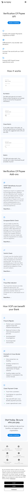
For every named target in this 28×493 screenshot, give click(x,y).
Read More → (7, 209)
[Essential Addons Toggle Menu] (25, 2)
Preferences (14, 489)
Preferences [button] (12, 478)
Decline (14, 486)
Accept (14, 482)
